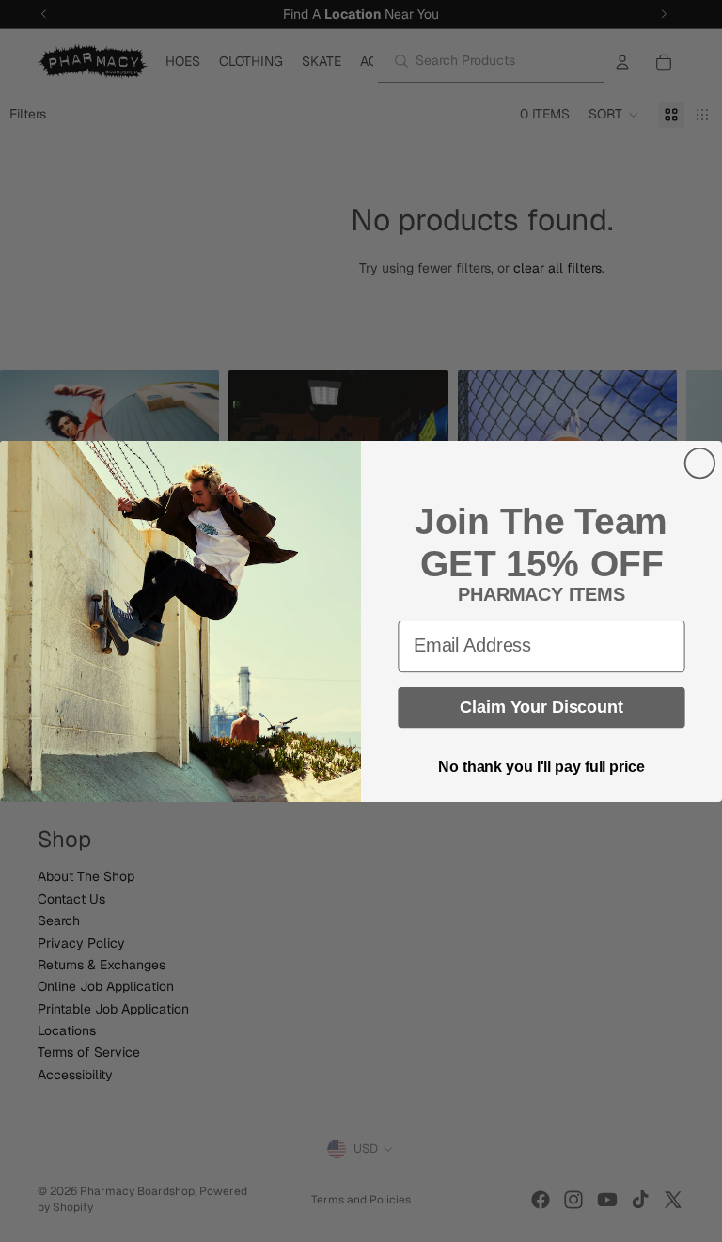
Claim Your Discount (541, 707)
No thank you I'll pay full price (541, 767)
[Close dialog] (700, 463)
